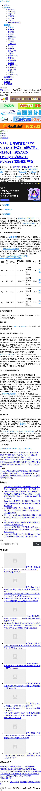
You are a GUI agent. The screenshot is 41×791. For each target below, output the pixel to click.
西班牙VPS (12, 70)
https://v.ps (8, 209)
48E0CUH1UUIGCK (30, 223)
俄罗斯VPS (12, 44)
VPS (24, 769)
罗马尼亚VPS (12, 65)
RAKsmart (11, 11)
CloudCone (11, 16)
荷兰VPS (11, 46)
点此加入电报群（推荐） (9, 448)
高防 (17, 776)
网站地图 (23, 782)
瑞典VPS (11, 72)
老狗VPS (3, 169)
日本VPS (11, 27)
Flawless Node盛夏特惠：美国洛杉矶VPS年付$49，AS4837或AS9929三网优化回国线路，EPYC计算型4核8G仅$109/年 (22, 529)
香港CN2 (8, 774)
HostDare (11, 18)
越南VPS (11, 58)
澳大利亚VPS (12, 56)
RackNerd (11, 9)
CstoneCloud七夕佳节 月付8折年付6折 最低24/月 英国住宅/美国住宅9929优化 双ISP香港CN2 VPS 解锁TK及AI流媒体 (22, 503)
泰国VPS (11, 63)
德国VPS (11, 39)
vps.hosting (9, 462)
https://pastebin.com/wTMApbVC (10, 258)
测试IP (23, 766)
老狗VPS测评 (4, 1)
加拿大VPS (12, 51)
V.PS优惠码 (6, 214)
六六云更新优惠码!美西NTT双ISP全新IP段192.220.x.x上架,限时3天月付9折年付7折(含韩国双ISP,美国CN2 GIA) (21, 510)
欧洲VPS (11, 34)
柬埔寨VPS (12, 60)
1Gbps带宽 (19, 771)
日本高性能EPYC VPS (20, 464)
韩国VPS (11, 29)
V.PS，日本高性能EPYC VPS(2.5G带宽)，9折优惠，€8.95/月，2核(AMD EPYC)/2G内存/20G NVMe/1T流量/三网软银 (19, 152)
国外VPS (23, 167)
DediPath (11, 15)
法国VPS (11, 48)
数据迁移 (23, 424)
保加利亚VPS (12, 75)
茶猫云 (28, 774)
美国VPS (11, 32)
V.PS (17, 169)
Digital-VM (11, 13)
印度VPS (11, 53)
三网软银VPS (18, 462)
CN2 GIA (9, 769)
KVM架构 (8, 776)
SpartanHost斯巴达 (14, 22)
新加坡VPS (12, 37)
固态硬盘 (19, 176)
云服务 (29, 771)
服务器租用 (18, 774)
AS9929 (7, 778)
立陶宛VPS (12, 67)
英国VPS (11, 41)
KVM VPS (22, 172)
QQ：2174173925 (25, 448)
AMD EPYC (13, 237)
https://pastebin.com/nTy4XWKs (17, 256)
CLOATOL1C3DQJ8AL (26, 218)
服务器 (14, 766)
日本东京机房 (28, 169)
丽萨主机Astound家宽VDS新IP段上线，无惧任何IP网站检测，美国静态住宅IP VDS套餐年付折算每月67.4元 (22, 517)
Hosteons (11, 20)
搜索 (1, 540)
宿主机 (33, 172)
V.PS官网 (5, 205)
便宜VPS (3, 90)
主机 (24, 462)
